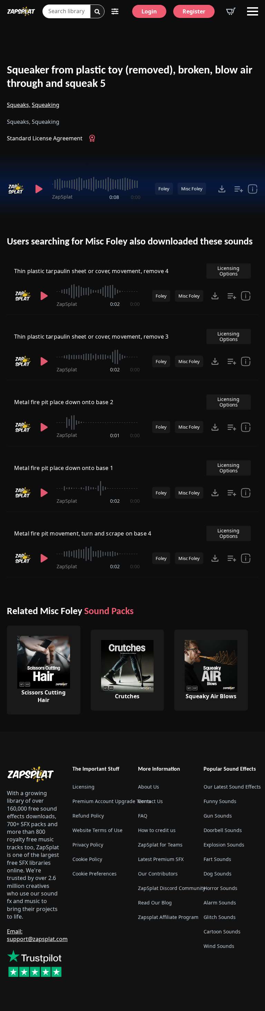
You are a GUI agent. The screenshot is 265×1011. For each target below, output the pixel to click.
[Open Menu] (252, 11)
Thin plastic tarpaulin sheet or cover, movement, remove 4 (91, 271)
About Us (148, 786)
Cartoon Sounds (222, 931)
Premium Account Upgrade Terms (99, 801)
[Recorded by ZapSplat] (16, 189)
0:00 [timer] (135, 197)
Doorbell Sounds (223, 830)
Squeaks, (18, 105)
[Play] (39, 189)
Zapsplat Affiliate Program (165, 917)
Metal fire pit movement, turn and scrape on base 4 (82, 533)
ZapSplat (62, 196)
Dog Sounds (218, 873)
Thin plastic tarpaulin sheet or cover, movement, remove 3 (91, 336)
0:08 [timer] (114, 197)
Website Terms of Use (97, 830)
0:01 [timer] (115, 435)
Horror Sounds (220, 888)
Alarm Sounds (220, 902)
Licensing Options (228, 271)
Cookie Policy (87, 859)
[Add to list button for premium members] (239, 189)
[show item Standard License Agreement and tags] (252, 189)
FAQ (142, 815)
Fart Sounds (217, 859)
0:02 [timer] (115, 304)
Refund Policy (88, 815)
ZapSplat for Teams (160, 844)
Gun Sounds (218, 815)
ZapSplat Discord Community (165, 888)
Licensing (83, 786)
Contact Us (150, 801)
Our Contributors (158, 873)
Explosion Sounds (224, 844)
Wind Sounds (219, 946)
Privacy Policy (87, 844)
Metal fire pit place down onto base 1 (63, 468)
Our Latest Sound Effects (231, 786)
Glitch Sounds (220, 917)
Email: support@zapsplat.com (37, 934)
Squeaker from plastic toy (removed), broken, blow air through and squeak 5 (129, 77)
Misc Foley (192, 189)
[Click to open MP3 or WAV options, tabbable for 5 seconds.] (222, 189)
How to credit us (157, 830)
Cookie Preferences (94, 873)
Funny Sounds (220, 801)
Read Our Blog (155, 902)
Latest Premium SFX (161, 859)
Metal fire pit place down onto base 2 (63, 402)
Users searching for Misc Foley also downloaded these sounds (130, 242)
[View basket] (231, 11)
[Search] (97, 12)
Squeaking (45, 105)
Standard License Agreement (44, 138)
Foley (163, 189)
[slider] (96, 184)
